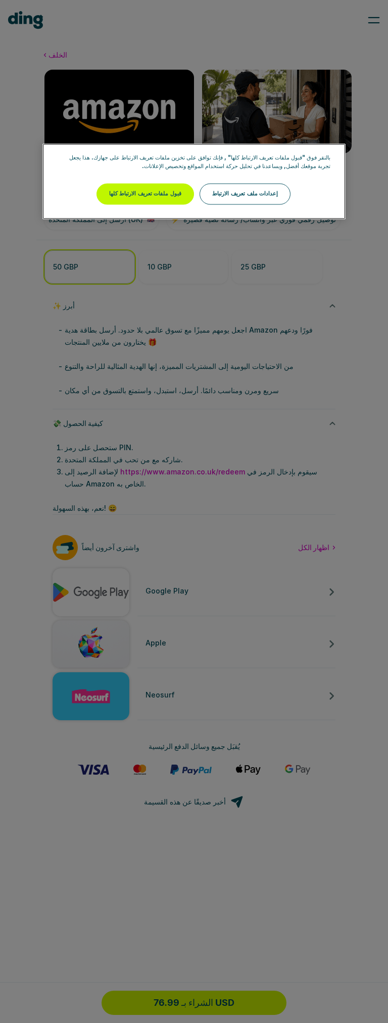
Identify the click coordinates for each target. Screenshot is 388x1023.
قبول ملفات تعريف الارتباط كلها (145, 193)
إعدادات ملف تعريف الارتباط (245, 193)
